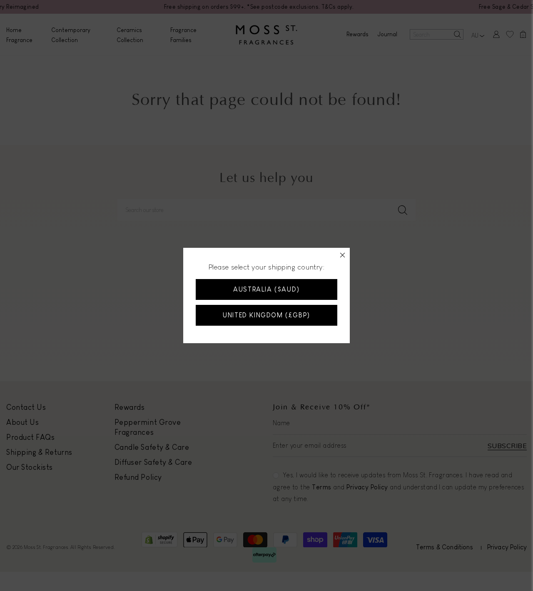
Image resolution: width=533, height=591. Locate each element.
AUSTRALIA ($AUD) (266, 289)
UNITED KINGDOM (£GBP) (266, 315)
